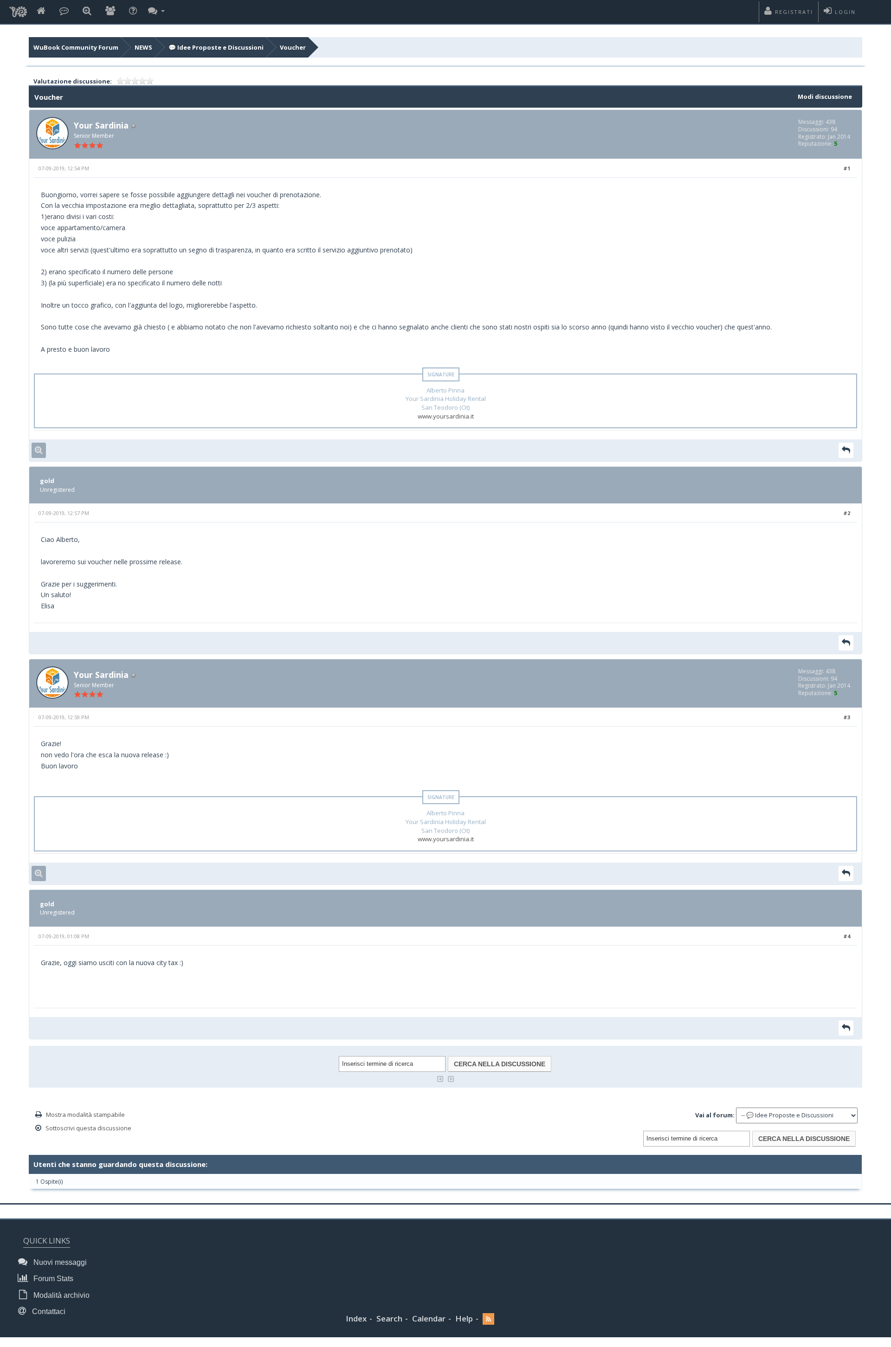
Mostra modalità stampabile (85, 1114)
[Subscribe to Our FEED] (488, 1319)
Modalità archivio (61, 1295)
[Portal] (64, 11)
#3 (846, 717)
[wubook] (18, 9)
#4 (846, 936)
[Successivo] (451, 1078)
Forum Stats (52, 1279)
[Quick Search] (87, 11)
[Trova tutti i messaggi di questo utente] (39, 450)
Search (389, 1318)
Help (464, 1318)
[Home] (41, 11)
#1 (846, 168)
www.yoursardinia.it (446, 416)
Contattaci (47, 1311)
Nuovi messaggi (59, 1262)
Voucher (293, 47)
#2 (846, 512)
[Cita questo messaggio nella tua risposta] (846, 450)
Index (356, 1318)
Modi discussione (825, 96)
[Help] (133, 11)
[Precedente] (440, 1078)
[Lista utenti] (110, 11)
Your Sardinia (101, 125)
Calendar (429, 1318)
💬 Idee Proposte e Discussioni (216, 47)
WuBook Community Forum (75, 47)
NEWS (143, 47)
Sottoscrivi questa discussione (88, 1128)
